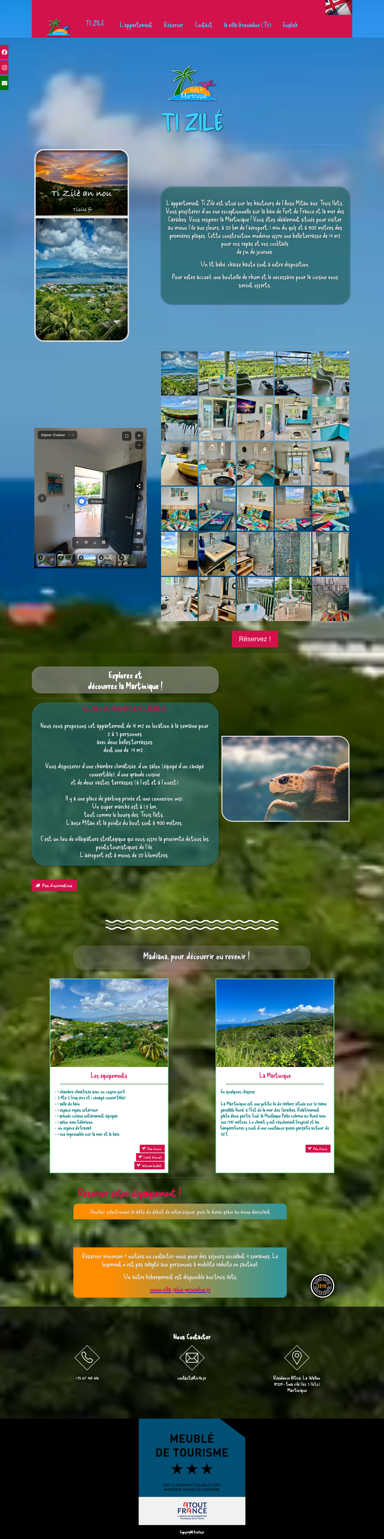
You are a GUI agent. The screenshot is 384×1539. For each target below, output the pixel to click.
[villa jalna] (58, 28)
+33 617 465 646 (87, 1378)
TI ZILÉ (94, 23)
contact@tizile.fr (191, 1378)
